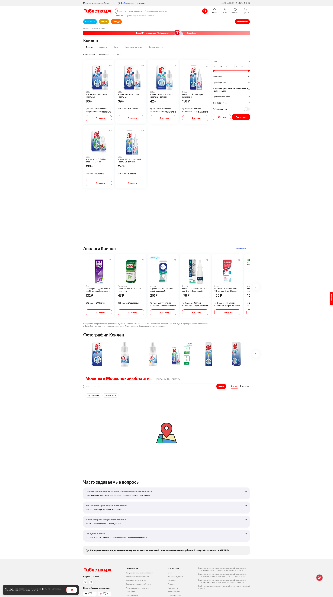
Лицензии (171, 580)
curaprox (151, 16)
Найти (221, 386)
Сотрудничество (174, 595)
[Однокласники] (91, 582)
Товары (89, 47)
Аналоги (103, 47)
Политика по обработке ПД (136, 580)
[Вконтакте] (85, 582)
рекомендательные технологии (27, 589)
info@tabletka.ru (132, 595)
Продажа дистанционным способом (139, 573)
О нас (170, 573)
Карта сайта (130, 592)
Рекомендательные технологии (137, 588)
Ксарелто (128, 16)
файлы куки (46, 589)
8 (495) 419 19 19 (243, 3)
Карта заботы (173, 588)
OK (72, 590)
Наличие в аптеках (133, 47)
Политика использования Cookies (138, 584)
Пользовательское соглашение (137, 577)
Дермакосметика (139, 16)
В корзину (100, 118)
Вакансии (171, 584)
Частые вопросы (156, 47)
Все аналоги (240, 248)
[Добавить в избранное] (110, 66)
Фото (116, 47)
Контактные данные (175, 577)
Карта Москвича (174, 592)
